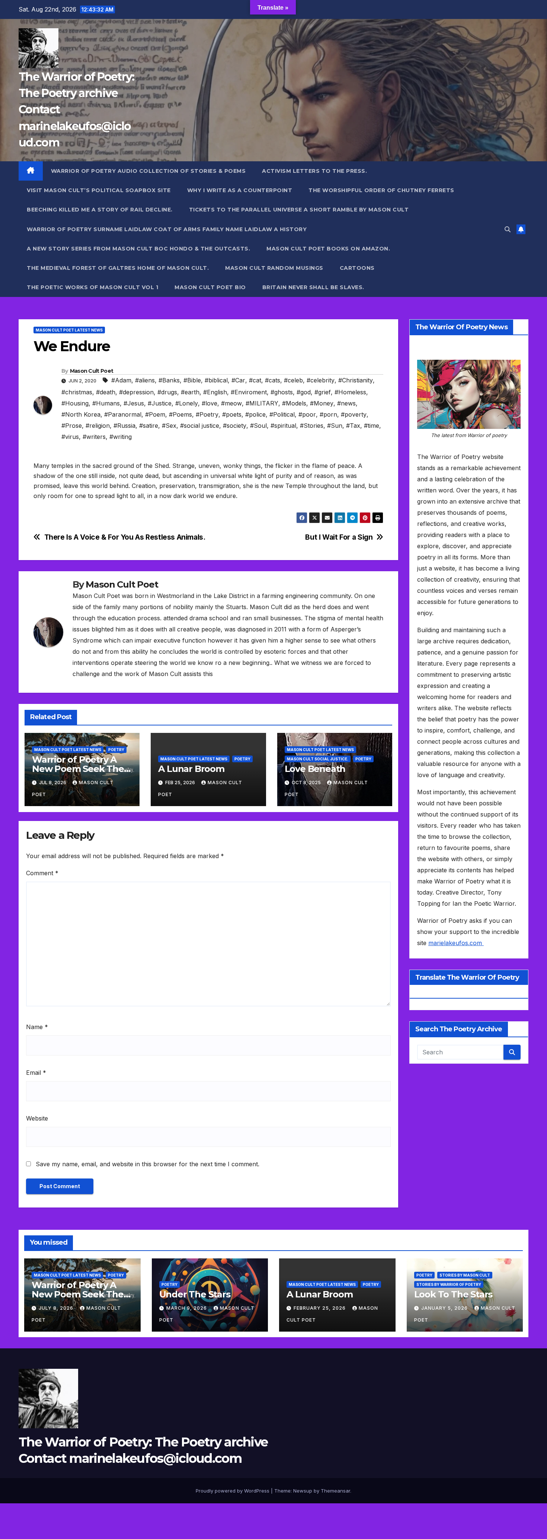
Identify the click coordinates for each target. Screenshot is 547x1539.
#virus (70, 436)
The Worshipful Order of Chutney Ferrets (381, 190)
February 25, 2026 (320, 1308)
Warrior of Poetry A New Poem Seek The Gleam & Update (78, 768)
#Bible (192, 380)
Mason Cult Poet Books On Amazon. (328, 248)
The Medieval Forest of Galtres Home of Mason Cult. (118, 268)
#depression (136, 392)
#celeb (293, 380)
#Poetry (207, 414)
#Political (282, 414)
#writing (120, 436)
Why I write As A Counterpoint (239, 190)
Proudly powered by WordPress (233, 1491)
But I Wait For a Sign (338, 537)
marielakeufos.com (456, 943)
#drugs (167, 392)
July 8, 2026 (57, 1308)
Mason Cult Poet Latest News (69, 330)
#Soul (258, 425)
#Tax (353, 425)
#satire (148, 425)
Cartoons (357, 268)
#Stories (311, 425)
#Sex (169, 425)
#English (215, 392)
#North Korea (80, 414)
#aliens (145, 380)
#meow (231, 403)
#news (346, 403)
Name (37, 1027)
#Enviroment (249, 392)
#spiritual (283, 425)
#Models (294, 403)
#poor (307, 414)
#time (371, 425)
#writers (94, 436)
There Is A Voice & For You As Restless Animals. (124, 537)
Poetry (116, 749)
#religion (98, 425)
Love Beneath (315, 768)
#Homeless (350, 392)
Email (36, 1072)
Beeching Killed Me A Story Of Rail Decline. (100, 209)
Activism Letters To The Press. (314, 171)
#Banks (169, 380)
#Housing (75, 403)
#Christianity (355, 380)
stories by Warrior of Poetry (448, 1284)
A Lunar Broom (191, 768)
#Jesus (134, 403)
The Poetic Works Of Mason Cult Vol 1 (92, 287)
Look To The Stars (453, 1294)
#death (105, 392)
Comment (42, 873)
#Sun (334, 425)
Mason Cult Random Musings (274, 268)
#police (255, 414)
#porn (328, 414)
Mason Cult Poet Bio (210, 287)
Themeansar (335, 1491)
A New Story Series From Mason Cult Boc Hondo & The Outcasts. (138, 248)
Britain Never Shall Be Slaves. (313, 287)
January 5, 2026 (445, 1308)
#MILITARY (262, 403)
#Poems (180, 414)
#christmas (76, 392)
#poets (231, 414)
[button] (508, 229)
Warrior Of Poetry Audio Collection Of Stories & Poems (148, 171)
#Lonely (186, 403)
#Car (238, 380)
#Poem (155, 414)
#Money (321, 403)
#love (209, 403)
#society (234, 425)
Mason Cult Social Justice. (317, 759)
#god (304, 392)
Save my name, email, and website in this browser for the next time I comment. (147, 1164)
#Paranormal (122, 414)
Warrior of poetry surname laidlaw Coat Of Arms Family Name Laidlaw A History (167, 229)
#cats (272, 380)
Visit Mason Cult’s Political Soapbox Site (99, 190)
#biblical (216, 380)
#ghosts (282, 392)
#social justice (199, 425)
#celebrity (321, 380)
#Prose (71, 425)
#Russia (124, 425)
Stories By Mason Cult (464, 1275)
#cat (255, 380)
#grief (322, 392)
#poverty (354, 414)
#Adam (121, 380)
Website (37, 1118)
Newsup (302, 1491)
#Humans (106, 403)
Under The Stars (194, 1294)
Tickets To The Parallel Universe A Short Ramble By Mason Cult (299, 209)
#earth (190, 392)
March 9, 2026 (187, 1308)
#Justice (160, 403)
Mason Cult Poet (91, 371)
